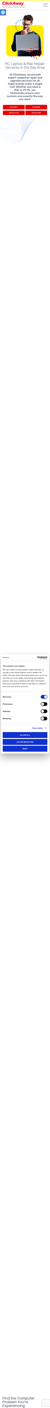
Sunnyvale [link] (36, 113)
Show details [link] (37, 728)
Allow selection (25, 742)
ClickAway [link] (14, 4)
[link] (3, 12)
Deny (25, 749)
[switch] (44, 704)
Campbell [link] (36, 107)
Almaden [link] (14, 107)
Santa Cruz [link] (14, 113)
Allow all (25, 735)
